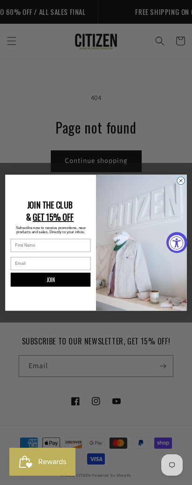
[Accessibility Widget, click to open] (176, 242)
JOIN (51, 279)
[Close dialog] (181, 180)
